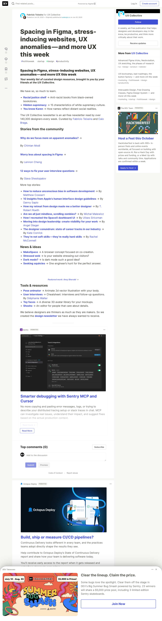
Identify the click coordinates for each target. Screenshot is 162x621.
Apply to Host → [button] (128, 168)
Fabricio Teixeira (35, 14)
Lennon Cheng (33, 162)
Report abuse (72, 473)
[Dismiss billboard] (156, 569)
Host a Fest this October (136, 138)
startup (40, 61)
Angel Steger (31, 225)
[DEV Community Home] (5, 3)
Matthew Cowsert (34, 194)
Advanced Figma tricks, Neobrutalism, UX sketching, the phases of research (136, 63)
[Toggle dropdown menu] (104, 330)
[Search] (13, 3)
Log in (134, 3)
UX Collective (53, 14)
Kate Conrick (35, 232)
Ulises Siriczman (92, 217)
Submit (30, 465)
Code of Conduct (55, 473)
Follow (138, 22)
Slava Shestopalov (35, 178)
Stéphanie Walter (37, 298)
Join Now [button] (118, 604)
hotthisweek (27, 61)
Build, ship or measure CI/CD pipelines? (57, 537)
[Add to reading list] (6, 70)
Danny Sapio (30, 202)
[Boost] (6, 79)
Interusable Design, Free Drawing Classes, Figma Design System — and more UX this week (136, 94)
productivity (62, 61)
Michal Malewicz (94, 213)
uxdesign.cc (66, 17)
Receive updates (138, 43)
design (50, 61)
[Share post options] (6, 88)
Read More (27, 430)
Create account (149, 3)
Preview (44, 465)
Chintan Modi (32, 145)
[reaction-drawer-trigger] (6, 50)
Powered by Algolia (86, 4)
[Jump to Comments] (6, 60)
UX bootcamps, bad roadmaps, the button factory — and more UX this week (138, 78)
